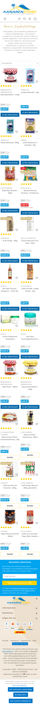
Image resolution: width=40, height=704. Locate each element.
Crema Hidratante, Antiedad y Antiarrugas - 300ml (10, 338)
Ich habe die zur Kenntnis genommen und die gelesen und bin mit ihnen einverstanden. (19, 590)
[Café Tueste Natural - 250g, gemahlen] (30, 469)
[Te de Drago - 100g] (10, 224)
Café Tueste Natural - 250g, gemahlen (30, 486)
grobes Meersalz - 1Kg (30, 92)
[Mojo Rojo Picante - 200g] (10, 174)
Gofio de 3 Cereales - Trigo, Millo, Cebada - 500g (30, 535)
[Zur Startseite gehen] (20, 9)
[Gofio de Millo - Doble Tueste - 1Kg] (30, 272)
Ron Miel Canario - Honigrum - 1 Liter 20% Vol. (10, 290)
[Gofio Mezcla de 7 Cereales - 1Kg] (30, 126)
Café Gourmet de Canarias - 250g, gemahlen (10, 486)
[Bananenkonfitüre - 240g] (30, 368)
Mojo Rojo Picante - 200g (10, 192)
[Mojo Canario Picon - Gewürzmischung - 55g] (10, 418)
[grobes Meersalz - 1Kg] (30, 76)
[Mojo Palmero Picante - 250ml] (10, 517)
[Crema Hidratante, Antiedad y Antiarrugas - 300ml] (10, 320)
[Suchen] (19, 19)
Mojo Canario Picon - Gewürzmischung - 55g (10, 438)
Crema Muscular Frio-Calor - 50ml (30, 242)
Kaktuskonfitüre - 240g (10, 95)
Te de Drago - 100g (10, 241)
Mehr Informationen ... (20, 685)
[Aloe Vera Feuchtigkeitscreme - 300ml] (30, 320)
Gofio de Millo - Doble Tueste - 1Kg (30, 290)
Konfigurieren (21, 695)
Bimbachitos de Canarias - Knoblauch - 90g (30, 192)
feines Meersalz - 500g (10, 143)
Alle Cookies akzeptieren (20, 701)
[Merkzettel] (24, 19)
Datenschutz (26, 641)
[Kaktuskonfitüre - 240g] (10, 76)
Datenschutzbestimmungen (23, 588)
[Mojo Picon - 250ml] (10, 368)
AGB (27, 591)
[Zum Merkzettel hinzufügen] (16, 82)
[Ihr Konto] (29, 19)
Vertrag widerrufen (20, 644)
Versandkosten (7, 651)
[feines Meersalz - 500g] (10, 126)
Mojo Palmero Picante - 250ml (10, 535)
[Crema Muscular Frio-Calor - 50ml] (30, 224)
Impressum (14, 641)
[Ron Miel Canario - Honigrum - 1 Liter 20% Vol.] (10, 272)
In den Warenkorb (10, 115)
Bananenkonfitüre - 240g (30, 388)
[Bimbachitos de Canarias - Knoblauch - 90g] (30, 174)
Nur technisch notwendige (20, 689)
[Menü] (5, 19)
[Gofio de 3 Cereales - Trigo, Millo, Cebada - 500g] (30, 517)
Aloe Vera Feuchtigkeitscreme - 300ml (30, 338)
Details (10, 457)
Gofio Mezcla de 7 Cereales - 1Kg (30, 144)
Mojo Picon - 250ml (10, 387)
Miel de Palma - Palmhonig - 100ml (30, 436)
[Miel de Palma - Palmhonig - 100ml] (30, 418)
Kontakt (5, 641)
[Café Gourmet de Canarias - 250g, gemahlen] (10, 469)
